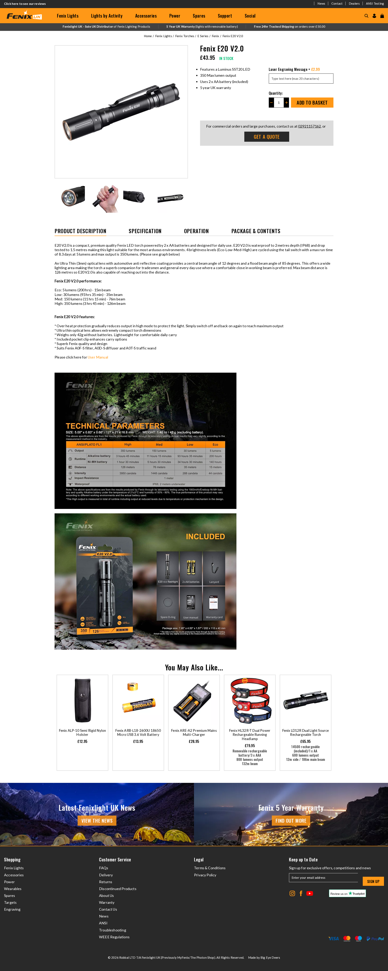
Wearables (13, 888)
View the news (97, 820)
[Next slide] (185, 198)
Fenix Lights (68, 15)
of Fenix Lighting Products (106, 26)
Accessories (146, 15)
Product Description (80, 231)
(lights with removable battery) (202, 26)
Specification (145, 231)
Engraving (12, 909)
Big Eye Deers (270, 957)
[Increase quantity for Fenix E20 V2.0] (286, 103)
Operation (196, 231)
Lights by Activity (107, 15)
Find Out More (291, 820)
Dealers (354, 3)
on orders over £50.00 (289, 26)
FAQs (103, 868)
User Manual (98, 357)
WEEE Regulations (114, 937)
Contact (337, 3)
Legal (199, 859)
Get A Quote (267, 136)
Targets (10, 902)
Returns (105, 882)
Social (250, 15)
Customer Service (115, 859)
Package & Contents (255, 231)
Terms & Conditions (210, 868)
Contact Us (108, 909)
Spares (199, 15)
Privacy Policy (205, 875)
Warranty (106, 902)
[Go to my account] (374, 16)
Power (174, 15)
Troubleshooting (112, 930)
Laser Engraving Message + (294, 69)
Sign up (373, 881)
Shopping (12, 859)
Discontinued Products (117, 888)
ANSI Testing (375, 3)
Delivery (106, 875)
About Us (106, 895)
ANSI (103, 923)
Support (225, 15)
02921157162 (309, 126)
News (321, 3)
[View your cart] (382, 16)
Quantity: (276, 93)
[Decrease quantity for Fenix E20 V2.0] (271, 103)
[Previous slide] (57, 198)
